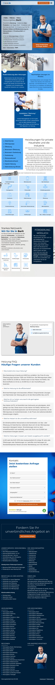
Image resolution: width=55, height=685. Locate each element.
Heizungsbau (10, 47)
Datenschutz (26, 501)
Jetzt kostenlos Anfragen (27, 536)
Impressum (43, 679)
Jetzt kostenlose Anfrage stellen (27, 504)
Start (4, 47)
